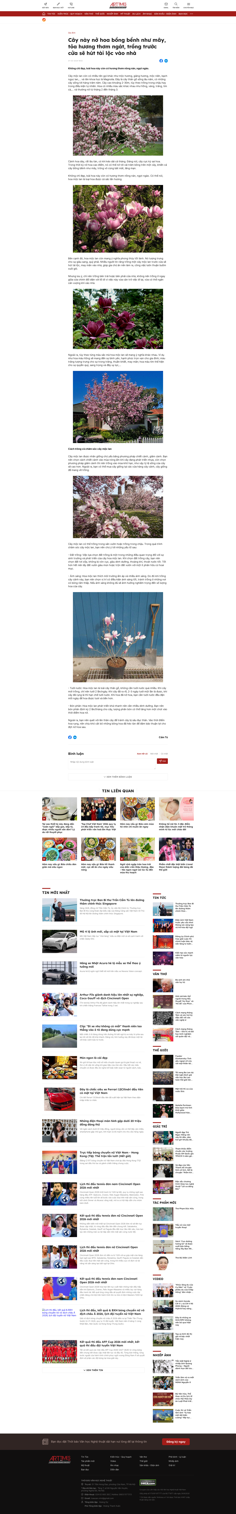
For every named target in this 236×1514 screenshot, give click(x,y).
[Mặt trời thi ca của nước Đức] (163, 1094)
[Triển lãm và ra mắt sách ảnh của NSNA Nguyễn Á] (163, 1382)
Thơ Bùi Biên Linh (183, 1257)
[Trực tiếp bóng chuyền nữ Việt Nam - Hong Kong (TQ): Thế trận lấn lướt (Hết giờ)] (59, 1162)
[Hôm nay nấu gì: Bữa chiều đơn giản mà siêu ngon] (59, 849)
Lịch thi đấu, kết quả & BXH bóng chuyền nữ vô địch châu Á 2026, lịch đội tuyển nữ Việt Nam (112, 1312)
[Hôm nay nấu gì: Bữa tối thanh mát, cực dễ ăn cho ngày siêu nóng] (98, 849)
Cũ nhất (164, 753)
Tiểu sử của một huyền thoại (182, 1226)
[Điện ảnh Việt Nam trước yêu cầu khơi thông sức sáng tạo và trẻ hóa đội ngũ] (163, 925)
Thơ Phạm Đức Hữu (184, 1208)
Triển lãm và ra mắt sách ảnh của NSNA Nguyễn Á (184, 1380)
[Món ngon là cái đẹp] (59, 1067)
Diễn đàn (114, 1469)
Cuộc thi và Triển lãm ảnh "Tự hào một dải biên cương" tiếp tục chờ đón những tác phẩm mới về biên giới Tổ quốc (184, 1417)
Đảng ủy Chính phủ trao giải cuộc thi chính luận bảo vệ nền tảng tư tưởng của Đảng (184, 941)
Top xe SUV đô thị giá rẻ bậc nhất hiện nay (183, 1336)
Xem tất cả (142, 753)
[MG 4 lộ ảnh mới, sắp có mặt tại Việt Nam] (59, 941)
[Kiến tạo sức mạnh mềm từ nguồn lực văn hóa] (163, 958)
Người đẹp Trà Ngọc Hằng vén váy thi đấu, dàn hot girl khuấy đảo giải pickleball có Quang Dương (184, 1138)
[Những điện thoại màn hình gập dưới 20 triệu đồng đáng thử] (59, 1130)
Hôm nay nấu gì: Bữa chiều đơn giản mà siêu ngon (59, 865)
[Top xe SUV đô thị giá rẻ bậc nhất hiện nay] (163, 1339)
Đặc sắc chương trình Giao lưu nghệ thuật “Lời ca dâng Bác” (184, 1185)
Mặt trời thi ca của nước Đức (184, 1090)
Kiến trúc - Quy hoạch (70, 14)
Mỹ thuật (125, 14)
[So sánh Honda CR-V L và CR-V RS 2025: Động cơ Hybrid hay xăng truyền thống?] (163, 1306)
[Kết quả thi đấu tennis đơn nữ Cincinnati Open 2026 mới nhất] (59, 1225)
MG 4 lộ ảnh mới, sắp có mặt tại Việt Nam (108, 931)
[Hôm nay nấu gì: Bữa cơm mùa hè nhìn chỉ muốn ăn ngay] (137, 808)
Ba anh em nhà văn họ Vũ (182, 981)
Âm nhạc (147, 14)
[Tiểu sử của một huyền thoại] (163, 1230)
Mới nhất (154, 753)
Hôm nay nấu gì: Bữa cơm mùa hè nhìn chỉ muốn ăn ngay (137, 825)
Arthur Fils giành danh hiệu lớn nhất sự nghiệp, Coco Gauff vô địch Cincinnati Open (112, 996)
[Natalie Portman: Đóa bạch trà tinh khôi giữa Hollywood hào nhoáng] (163, 1110)
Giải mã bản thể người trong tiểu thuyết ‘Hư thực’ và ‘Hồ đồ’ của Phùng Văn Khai (184, 1001)
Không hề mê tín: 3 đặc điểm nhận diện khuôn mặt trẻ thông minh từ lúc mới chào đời (176, 827)
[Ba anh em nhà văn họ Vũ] (163, 985)
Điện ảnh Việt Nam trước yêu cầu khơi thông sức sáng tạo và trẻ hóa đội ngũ (184, 924)
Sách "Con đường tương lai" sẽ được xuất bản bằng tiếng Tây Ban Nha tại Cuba (184, 1246)
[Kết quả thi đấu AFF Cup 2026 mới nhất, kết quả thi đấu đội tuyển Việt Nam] (59, 1351)
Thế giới (100, 14)
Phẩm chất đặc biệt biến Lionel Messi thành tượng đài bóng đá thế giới (176, 867)
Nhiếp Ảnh (112, 14)
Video (158, 1279)
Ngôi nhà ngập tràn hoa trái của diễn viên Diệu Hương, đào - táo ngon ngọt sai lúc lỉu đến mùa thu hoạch (137, 868)
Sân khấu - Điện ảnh (165, 14)
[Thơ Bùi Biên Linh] (163, 1263)
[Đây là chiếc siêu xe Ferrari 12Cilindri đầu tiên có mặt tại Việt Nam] (59, 1099)
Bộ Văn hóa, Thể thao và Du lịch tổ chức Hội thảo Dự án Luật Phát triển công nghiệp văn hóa (183, 1400)
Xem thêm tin (94, 1370)
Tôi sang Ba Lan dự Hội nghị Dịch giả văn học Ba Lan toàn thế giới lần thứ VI (184, 1077)
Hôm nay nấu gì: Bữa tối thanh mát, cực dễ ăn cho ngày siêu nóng (97, 867)
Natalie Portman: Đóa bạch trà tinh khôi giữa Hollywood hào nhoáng (183, 1110)
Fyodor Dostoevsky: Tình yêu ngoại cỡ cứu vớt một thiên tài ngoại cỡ (183, 1061)
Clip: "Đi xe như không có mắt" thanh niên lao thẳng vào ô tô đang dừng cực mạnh (111, 1027)
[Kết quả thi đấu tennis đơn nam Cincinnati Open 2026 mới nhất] (59, 1288)
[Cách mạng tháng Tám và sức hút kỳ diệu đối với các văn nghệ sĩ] (163, 1018)
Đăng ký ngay (175, 1441)
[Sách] (163, 1246)
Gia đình (71, 33)
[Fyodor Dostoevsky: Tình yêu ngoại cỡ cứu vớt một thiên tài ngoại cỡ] (163, 1061)
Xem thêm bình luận (119, 776)
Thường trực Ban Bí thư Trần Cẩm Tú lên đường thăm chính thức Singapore (112, 901)
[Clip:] (59, 1035)
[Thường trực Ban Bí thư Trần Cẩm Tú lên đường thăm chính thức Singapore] (59, 909)
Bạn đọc (183, 14)
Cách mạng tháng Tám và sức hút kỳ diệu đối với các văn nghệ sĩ (183, 1016)
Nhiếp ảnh (162, 1355)
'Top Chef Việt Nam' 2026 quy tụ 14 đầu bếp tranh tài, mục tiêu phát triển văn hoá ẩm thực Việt (98, 827)
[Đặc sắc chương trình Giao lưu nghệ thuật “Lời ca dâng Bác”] (163, 1186)
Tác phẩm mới (164, 1203)
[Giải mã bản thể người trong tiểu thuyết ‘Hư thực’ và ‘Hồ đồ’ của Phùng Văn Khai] (163, 1001)
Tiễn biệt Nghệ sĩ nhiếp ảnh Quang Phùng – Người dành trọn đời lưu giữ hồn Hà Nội (183, 1366)
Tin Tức (51, 14)
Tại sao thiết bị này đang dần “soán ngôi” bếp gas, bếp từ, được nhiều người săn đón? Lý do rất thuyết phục (58, 828)
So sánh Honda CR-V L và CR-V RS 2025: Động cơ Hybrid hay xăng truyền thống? (184, 1306)
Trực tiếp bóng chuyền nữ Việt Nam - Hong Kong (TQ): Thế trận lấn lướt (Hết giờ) (109, 1154)
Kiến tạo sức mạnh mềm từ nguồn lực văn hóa (184, 955)
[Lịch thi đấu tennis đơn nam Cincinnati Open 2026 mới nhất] (59, 1193)
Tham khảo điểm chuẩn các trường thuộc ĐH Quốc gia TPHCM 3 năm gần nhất (184, 1153)
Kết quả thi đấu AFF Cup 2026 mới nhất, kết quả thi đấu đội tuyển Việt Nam (109, 1343)
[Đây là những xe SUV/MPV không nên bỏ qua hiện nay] (163, 1323)
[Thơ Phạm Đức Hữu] (163, 1213)
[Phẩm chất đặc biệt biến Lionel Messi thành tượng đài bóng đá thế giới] (176, 849)
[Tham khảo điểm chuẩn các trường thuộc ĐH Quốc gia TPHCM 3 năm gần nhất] (163, 1154)
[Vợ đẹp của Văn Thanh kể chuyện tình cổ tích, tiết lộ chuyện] (163, 1170)
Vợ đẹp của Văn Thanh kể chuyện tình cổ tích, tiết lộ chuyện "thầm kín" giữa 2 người (184, 1170)
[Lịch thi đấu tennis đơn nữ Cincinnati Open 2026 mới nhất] (59, 1256)
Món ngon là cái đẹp (93, 1057)
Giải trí (160, 1126)
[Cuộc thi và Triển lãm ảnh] (163, 1415)
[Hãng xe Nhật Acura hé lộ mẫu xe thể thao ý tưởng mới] (59, 972)
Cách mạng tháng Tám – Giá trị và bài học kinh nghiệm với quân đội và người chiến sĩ (184, 1034)
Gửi (164, 761)
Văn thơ (88, 14)
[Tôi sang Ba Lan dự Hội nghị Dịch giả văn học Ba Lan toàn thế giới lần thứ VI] (163, 1077)
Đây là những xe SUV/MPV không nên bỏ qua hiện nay (183, 1321)
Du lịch (136, 14)
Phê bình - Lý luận (177, 1457)
